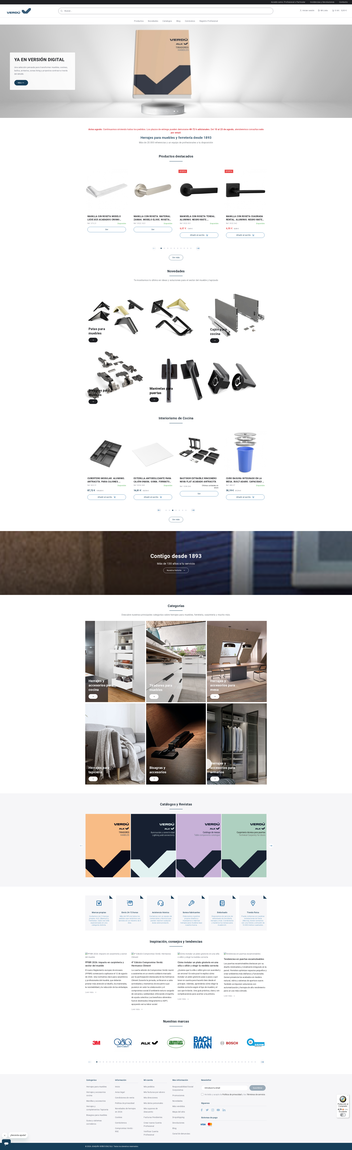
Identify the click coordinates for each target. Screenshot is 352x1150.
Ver (106, 229)
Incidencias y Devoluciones (322, 2)
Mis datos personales (153, 1103)
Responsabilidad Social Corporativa (182, 1088)
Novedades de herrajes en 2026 (125, 1110)
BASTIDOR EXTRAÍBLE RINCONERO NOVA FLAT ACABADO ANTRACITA (198, 480)
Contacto (343, 2)
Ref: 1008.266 (185, 486)
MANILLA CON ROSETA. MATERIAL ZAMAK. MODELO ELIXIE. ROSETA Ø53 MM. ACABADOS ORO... (152, 218)
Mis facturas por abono (154, 1092)
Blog (174, 1128)
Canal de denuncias (181, 1134)
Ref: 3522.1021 (140, 223)
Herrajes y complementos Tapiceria (97, 1108)
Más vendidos (178, 1106)
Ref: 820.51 (91, 485)
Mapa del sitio (178, 1112)
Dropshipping (178, 1117)
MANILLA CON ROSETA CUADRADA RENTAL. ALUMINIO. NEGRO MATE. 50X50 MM (244, 218)
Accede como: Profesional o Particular (288, 2)
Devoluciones (178, 1123)
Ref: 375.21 (91, 223)
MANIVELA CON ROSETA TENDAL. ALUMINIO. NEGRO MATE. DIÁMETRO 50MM (198, 218)
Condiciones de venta (124, 1098)
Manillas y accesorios (96, 1101)
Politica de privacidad (124, 1103)
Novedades (177, 1101)
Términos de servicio (256, 1094)
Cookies (118, 1117)
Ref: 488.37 (230, 485)
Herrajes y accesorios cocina (96, 1094)
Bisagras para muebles (96, 1115)
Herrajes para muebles (96, 1087)
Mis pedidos (149, 1087)
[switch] (343, 1114)
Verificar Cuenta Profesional (151, 1133)
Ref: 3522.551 (185, 223)
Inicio (117, 1087)
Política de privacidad (232, 1094)
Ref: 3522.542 (231, 223)
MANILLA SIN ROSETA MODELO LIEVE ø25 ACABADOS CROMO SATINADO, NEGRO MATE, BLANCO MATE (105, 218)
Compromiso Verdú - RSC (124, 1130)
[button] (139, 21)
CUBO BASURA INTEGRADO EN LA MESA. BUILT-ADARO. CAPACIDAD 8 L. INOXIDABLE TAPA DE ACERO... (245, 480)
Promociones (178, 1095)
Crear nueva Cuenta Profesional (153, 1124)
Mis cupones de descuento (151, 1110)
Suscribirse (257, 1088)
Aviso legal (120, 1092)
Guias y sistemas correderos (94, 1122)
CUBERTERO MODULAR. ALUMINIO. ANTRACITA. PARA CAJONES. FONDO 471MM (106, 480)
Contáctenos (121, 1123)
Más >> (21, 83)
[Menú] (347, 1096)
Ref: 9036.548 (139, 485)
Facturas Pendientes (153, 1117)
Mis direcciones (151, 1098)
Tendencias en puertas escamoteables (244, 959)
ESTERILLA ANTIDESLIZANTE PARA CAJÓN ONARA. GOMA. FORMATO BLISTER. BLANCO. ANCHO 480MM (152, 480)
